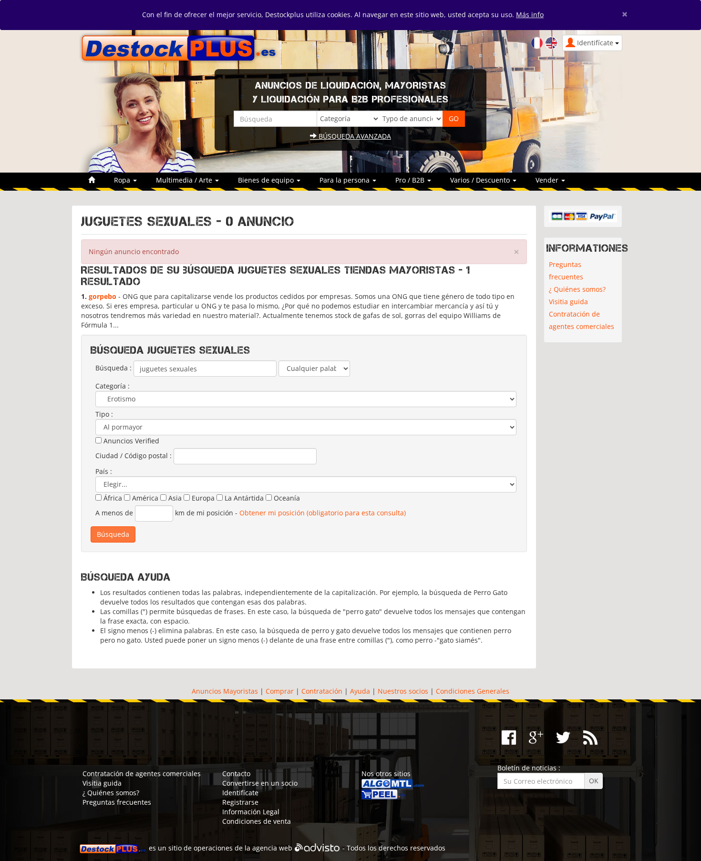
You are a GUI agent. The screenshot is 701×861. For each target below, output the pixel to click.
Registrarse (240, 802)
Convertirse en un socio (260, 783)
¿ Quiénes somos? (577, 289)
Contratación (321, 691)
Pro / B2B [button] (410, 179)
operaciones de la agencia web (243, 847)
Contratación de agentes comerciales (581, 320)
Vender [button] (548, 179)
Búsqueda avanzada (354, 136)
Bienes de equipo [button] (267, 179)
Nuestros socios (403, 691)
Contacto (236, 773)
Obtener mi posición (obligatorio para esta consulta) (322, 512)
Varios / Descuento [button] (481, 179)
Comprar (280, 691)
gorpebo (102, 296)
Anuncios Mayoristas (225, 691)
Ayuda (360, 691)
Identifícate (240, 792)
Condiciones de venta (256, 821)
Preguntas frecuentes (566, 270)
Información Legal (250, 811)
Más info (530, 14)
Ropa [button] (123, 179)
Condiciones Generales (472, 691)
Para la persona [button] (345, 179)
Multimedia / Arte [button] (185, 179)
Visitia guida (568, 301)
